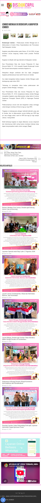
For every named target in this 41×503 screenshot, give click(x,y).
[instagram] (24, 493)
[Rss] (16, 493)
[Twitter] (20, 493)
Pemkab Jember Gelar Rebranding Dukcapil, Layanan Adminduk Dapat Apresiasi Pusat (19, 426)
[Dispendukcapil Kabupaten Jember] (20, 5)
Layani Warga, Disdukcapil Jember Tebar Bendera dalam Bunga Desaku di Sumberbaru (18, 338)
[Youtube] (22, 493)
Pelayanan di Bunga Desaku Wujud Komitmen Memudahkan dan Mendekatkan (17, 382)
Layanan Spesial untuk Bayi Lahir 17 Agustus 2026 (18, 251)
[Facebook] (18, 493)
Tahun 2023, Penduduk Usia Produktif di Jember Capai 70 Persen (28, 159)
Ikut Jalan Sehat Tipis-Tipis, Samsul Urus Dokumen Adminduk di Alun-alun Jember (13, 153)
